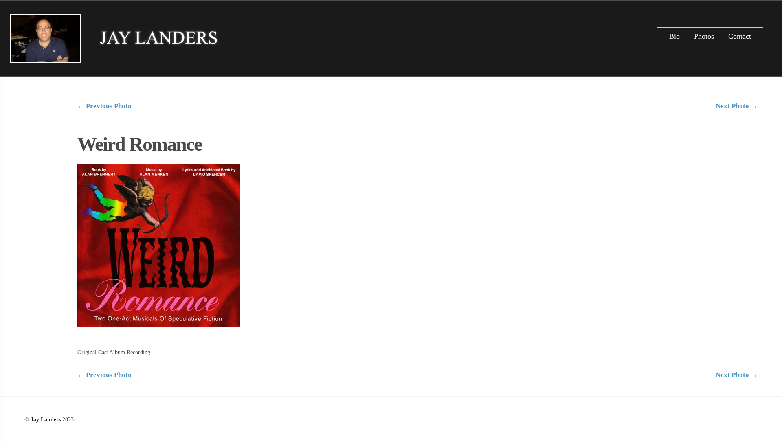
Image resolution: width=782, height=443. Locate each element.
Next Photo (737, 106)
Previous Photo (104, 106)
